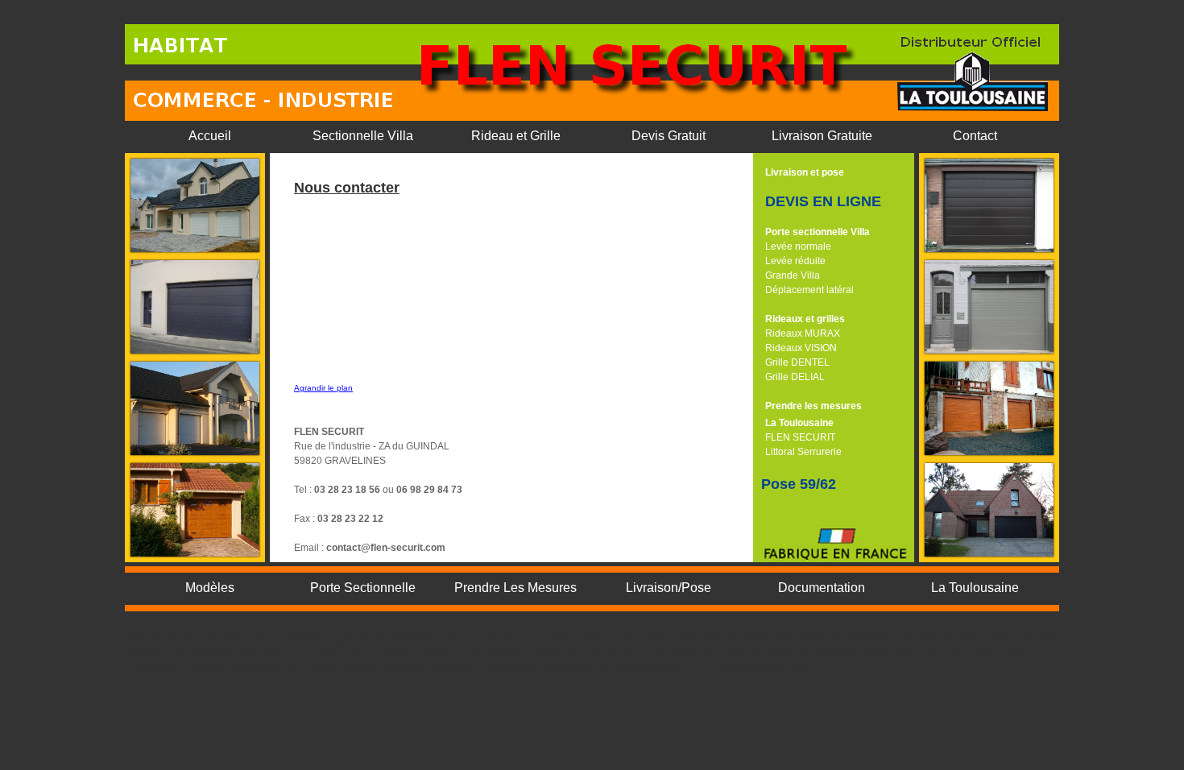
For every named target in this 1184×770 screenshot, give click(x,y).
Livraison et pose (804, 172)
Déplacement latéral (809, 290)
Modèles (209, 587)
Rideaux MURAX (802, 333)
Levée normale (798, 246)
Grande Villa (792, 275)
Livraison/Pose (668, 587)
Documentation (821, 587)
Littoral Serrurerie (803, 451)
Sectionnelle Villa (363, 136)
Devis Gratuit (668, 136)
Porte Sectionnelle (363, 587)
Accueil (209, 136)
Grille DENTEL (797, 362)
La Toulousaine (799, 422)
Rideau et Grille (516, 136)
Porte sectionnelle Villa (817, 232)
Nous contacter (346, 188)
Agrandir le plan (323, 387)
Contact (975, 136)
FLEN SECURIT (800, 437)
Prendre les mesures (813, 406)
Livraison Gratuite (822, 136)
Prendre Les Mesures (515, 587)
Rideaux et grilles (805, 319)
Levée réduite (795, 261)
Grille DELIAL (795, 377)
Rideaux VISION (801, 348)
